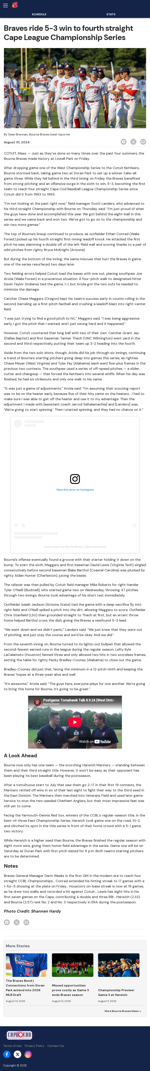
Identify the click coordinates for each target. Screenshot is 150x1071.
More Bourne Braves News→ (123, 1011)
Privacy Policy (34, 1046)
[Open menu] (7, 5)
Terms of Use (12, 1046)
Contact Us (55, 1046)
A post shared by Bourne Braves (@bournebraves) (75, 546)
